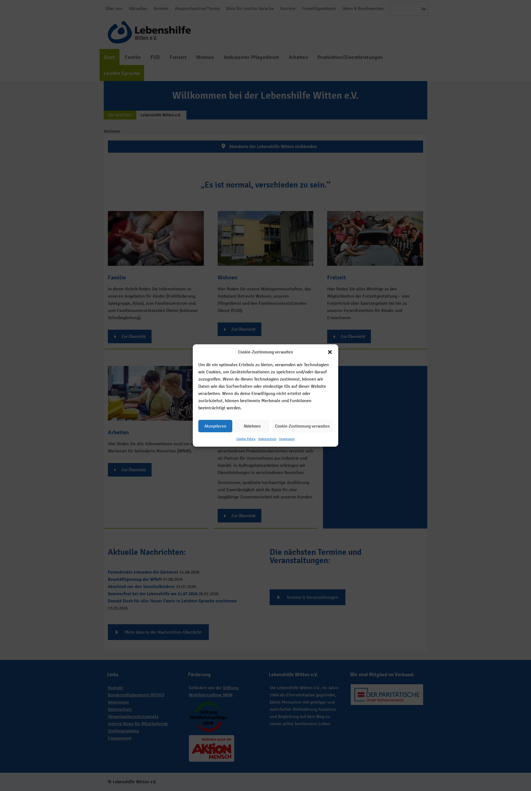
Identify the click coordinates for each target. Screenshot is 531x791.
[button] (330, 352)
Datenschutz (267, 439)
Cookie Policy (246, 439)
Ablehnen (252, 426)
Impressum (287, 439)
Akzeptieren (215, 426)
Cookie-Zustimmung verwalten (302, 426)
